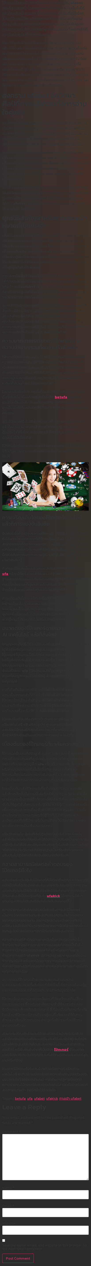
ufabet (39, 1098)
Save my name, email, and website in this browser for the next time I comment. (44, 1246)
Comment (11, 1131)
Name (8, 1188)
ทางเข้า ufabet (70, 1098)
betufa (61, 397)
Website (8, 1223)
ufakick (53, 895)
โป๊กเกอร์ (61, 1049)
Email (8, 1205)
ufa (5, 573)
